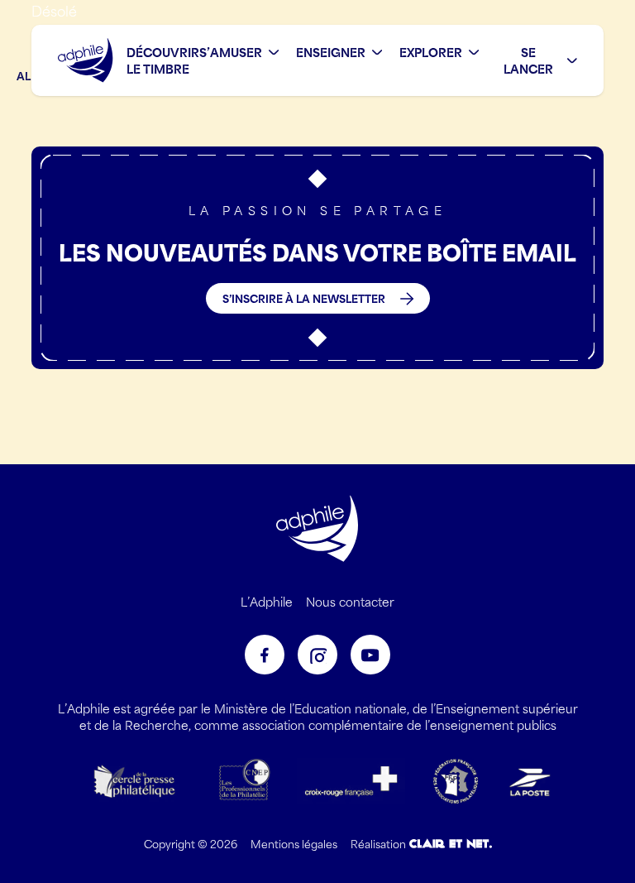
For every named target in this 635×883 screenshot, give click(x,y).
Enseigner (330, 52)
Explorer (430, 52)
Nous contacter (350, 601)
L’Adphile (267, 601)
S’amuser (230, 52)
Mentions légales (294, 843)
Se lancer (528, 60)
